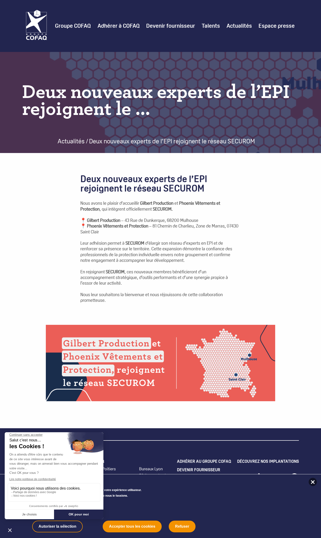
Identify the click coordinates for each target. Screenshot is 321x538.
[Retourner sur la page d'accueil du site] (36, 25)
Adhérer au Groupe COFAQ (204, 461)
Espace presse (276, 26)
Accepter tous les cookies (132, 526)
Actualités (239, 26)
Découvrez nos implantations (268, 461)
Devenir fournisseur (198, 469)
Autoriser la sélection (57, 526)
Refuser (182, 526)
